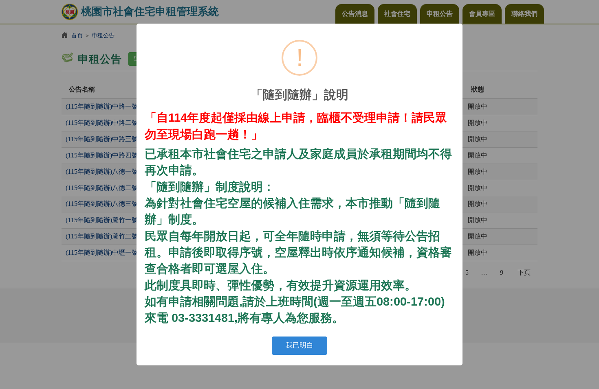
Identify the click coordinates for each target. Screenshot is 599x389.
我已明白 (299, 345)
